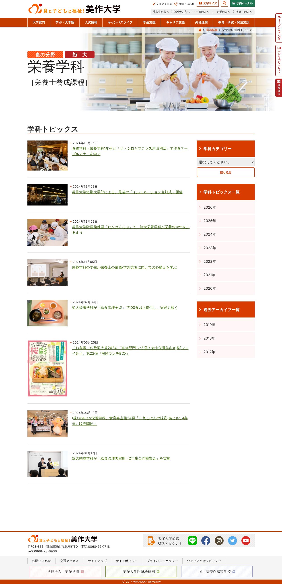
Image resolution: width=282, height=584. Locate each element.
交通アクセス (164, 4)
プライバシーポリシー (162, 561)
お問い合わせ (186, 4)
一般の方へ (202, 11)
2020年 (210, 288)
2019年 (209, 324)
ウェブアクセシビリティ (204, 561)
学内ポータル (245, 3)
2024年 (210, 234)
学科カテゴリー (218, 148)
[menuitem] (278, 28)
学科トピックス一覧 (222, 191)
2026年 (210, 207)
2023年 (210, 248)
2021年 (209, 275)
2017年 (209, 352)
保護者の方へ (182, 11)
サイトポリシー (127, 561)
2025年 (210, 220)
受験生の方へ (161, 11)
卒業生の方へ (244, 11)
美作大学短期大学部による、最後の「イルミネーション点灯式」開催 (127, 192)
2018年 (209, 338)
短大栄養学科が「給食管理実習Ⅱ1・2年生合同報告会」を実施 (121, 458)
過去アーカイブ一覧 (222, 309)
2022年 (210, 261)
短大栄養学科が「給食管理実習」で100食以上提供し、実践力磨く (125, 307)
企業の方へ (223, 11)
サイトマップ (97, 561)
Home (200, 30)
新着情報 (212, 30)
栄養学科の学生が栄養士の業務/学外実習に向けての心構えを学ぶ (124, 267)
